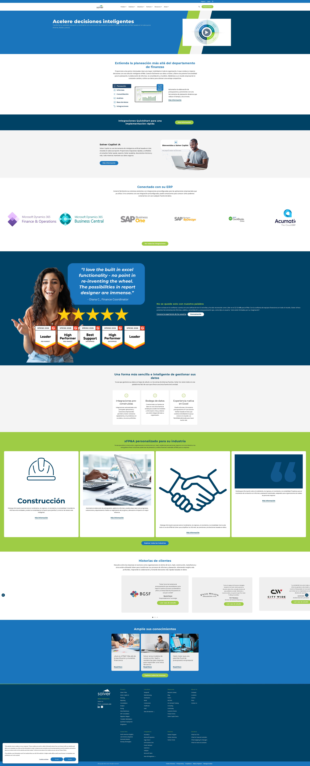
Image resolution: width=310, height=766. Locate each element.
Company (193, 692)
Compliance (188, 763)
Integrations (123, 724)
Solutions (131, 7)
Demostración (195, 314)
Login (208, 1)
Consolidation (123, 703)
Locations (193, 695)
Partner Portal (171, 740)
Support (203, 1)
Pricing (122, 708)
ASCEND (170, 700)
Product (123, 7)
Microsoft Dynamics (149, 737)
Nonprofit (146, 692)
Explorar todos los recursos (155, 675)
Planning (122, 698)
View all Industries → (149, 711)
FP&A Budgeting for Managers (199, 740)
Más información (174, 100)
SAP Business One (149, 742)
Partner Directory (172, 737)
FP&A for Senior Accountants (199, 742)
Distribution (147, 698)
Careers (193, 698)
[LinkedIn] (99, 707)
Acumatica (146, 734)
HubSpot (146, 750)
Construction (147, 703)
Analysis (122, 706)
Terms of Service (170, 763)
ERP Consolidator (124, 713)
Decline (70, 759)
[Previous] (3, 595)
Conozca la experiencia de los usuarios (171, 314)
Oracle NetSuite (148, 745)
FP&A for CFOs (195, 734)
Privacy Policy (180, 763)
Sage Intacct (147, 740)
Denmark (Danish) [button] (125, 739)
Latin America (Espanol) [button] (126, 737)
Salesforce (146, 748)
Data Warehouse (124, 711)
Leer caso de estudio (168, 603)
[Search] (199, 7)
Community (171, 708)
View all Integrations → (150, 756)
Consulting (170, 706)
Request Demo (207, 6)
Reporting (122, 700)
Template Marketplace (126, 719)
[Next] (306, 595)
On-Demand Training (173, 703)
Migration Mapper (125, 716)
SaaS (145, 708)
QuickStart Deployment (126, 721)
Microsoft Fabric (148, 753)
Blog (169, 695)
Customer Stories (172, 711)
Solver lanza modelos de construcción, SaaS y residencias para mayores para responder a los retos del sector (153, 660)
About (166, 7)
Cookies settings (43, 759)
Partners (148, 7)
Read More (118, 667)
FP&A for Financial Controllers (199, 737)
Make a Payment (197, 763)
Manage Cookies (207, 763)
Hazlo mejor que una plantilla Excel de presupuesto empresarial (183, 658)
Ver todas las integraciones (155, 244)
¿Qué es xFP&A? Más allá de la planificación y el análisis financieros (125, 658)
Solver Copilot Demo (173, 716)
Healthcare (147, 706)
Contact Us (194, 703)
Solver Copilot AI (124, 695)
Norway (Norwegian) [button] (125, 741)
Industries (140, 7)
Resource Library (172, 692)
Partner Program (172, 734)
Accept (57, 759)
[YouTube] (102, 707)
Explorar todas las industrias (155, 543)
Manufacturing (148, 695)
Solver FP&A (123, 692)
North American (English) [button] (126, 734)
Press (192, 700)
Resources (158, 7)
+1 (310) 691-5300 (106, 704)
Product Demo (171, 713)
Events (169, 698)
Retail (145, 700)
